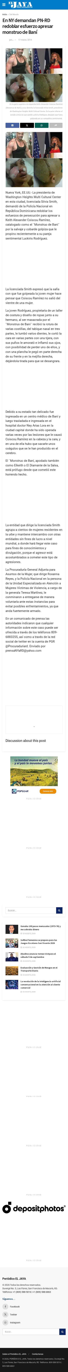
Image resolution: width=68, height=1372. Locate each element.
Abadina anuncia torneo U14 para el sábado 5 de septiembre (38, 955)
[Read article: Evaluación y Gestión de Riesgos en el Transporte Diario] (12, 970)
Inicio (4, 14)
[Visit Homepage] (20, 5)
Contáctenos (37, 1354)
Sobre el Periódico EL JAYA (14, 1354)
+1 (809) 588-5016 (22, 1292)
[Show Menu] (3, 5)
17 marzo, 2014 (25, 40)
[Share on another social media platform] (55, 125)
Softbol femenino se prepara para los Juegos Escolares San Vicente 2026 (39, 942)
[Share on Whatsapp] (42, 125)
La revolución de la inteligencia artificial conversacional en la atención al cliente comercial (41, 984)
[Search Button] (59, 910)
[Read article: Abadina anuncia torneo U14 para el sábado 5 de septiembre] (12, 956)
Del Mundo (14, 14)
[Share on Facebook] (12, 125)
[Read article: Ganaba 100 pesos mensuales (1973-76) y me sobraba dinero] (12, 929)
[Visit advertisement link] (34, 776)
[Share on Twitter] (27, 125)
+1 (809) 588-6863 (42, 1292)
